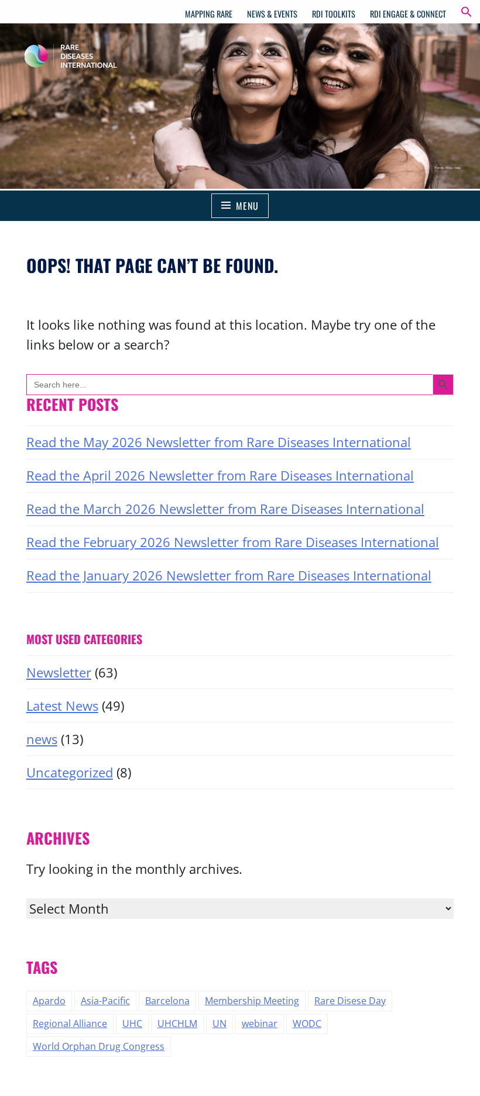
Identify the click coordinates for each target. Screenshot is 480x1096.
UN (219, 1023)
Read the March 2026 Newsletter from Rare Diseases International (225, 509)
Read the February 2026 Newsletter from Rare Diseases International (232, 542)
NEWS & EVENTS (272, 14)
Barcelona (167, 1000)
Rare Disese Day (350, 1000)
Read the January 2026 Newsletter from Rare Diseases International (228, 575)
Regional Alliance (70, 1023)
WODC (307, 1023)
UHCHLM (177, 1023)
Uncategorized (69, 772)
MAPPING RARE (208, 14)
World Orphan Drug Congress (98, 1046)
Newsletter (58, 672)
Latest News (62, 706)
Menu (247, 206)
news (41, 739)
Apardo (49, 1000)
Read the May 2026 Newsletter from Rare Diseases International (218, 442)
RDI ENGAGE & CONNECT (408, 14)
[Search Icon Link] (466, 14)
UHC (132, 1023)
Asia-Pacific (105, 1000)
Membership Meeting (252, 1000)
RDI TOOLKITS (333, 14)
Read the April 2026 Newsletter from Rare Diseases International (220, 475)
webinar (259, 1023)
